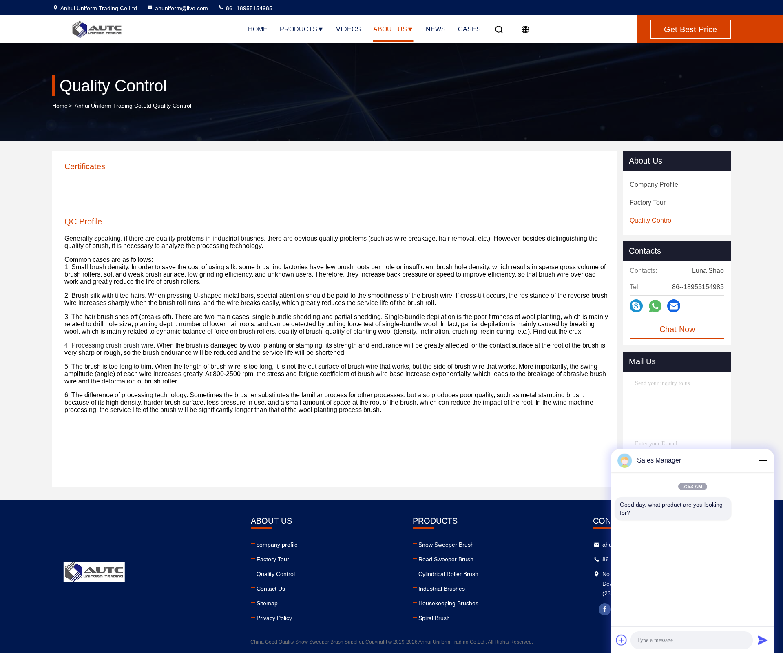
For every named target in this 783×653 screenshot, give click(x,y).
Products (298, 29)
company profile (277, 544)
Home (258, 29)
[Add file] (621, 640)
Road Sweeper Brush (445, 559)
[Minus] (763, 460)
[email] (673, 306)
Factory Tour (273, 559)
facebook (605, 609)
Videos (348, 29)
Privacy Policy (274, 618)
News (436, 29)
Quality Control (276, 574)
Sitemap (267, 603)
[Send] (762, 640)
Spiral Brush (434, 618)
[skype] (636, 306)
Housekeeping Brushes (448, 603)
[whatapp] (655, 306)
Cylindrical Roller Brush (448, 574)
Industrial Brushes (441, 588)
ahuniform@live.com (181, 8)
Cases (469, 29)
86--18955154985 (248, 8)
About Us (390, 29)
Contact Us (271, 588)
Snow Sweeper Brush (446, 544)
